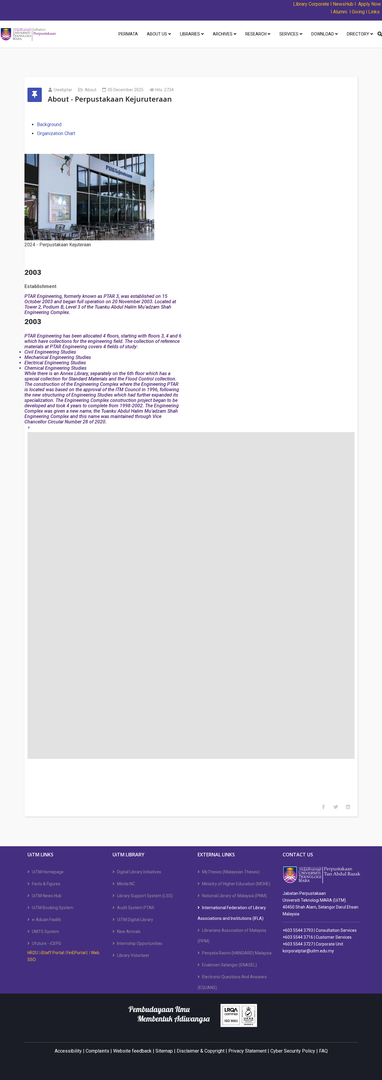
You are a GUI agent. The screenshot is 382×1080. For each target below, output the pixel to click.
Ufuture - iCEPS (46, 943)
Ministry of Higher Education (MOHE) (236, 883)
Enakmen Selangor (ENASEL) (229, 965)
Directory (358, 34)
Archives (222, 34)
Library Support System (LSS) (145, 895)
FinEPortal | (77, 952)
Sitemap (164, 1051)
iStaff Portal (52, 952)
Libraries (190, 34)
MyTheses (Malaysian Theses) (231, 871)
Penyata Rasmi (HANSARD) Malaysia (237, 953)
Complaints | (99, 1051)
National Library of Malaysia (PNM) (234, 895)
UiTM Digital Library (135, 919)
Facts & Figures (46, 883)
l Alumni (339, 12)
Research (256, 34)
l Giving (357, 12)
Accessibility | (70, 1051)
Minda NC (126, 883)
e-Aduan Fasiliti (46, 919)
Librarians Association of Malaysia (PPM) (232, 935)
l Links (373, 12)
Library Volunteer (133, 955)
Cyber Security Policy (292, 1051)
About (90, 89)
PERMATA (128, 34)
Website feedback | (133, 1051)
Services (288, 34)
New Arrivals (129, 931)
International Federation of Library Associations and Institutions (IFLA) (232, 913)
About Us (157, 34)
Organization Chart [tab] (56, 133)
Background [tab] (49, 124)
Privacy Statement (247, 1051)
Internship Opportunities (139, 943)
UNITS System (45, 931)
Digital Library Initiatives (139, 871)
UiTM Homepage (48, 871)
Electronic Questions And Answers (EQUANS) (232, 982)
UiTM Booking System (52, 907)
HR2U (32, 952)
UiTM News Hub (46, 895)
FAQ (323, 1051)
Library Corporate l (313, 4)
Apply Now (369, 4)
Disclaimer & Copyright (200, 1051)
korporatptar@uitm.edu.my (308, 951)
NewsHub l (344, 4)
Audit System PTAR (135, 907)
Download (322, 34)
